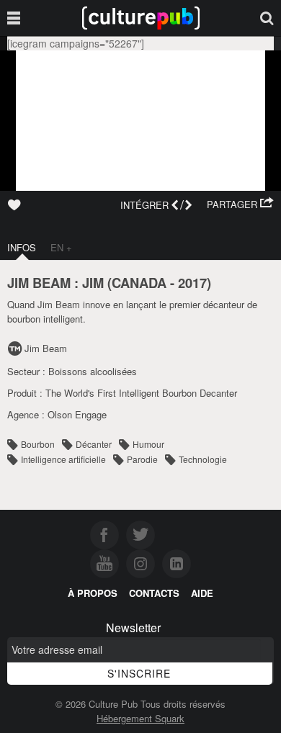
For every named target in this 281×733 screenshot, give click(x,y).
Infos (21, 247)
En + (61, 247)
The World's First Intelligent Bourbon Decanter (141, 393)
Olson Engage (77, 414)
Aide (202, 593)
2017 (192, 282)
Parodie (142, 459)
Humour (148, 444)
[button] (240, 204)
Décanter (94, 444)
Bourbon (38, 444)
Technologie (203, 459)
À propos (92, 593)
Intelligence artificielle (63, 459)
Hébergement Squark (140, 718)
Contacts (154, 593)
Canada (139, 282)
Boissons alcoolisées (92, 371)
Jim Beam (45, 348)
